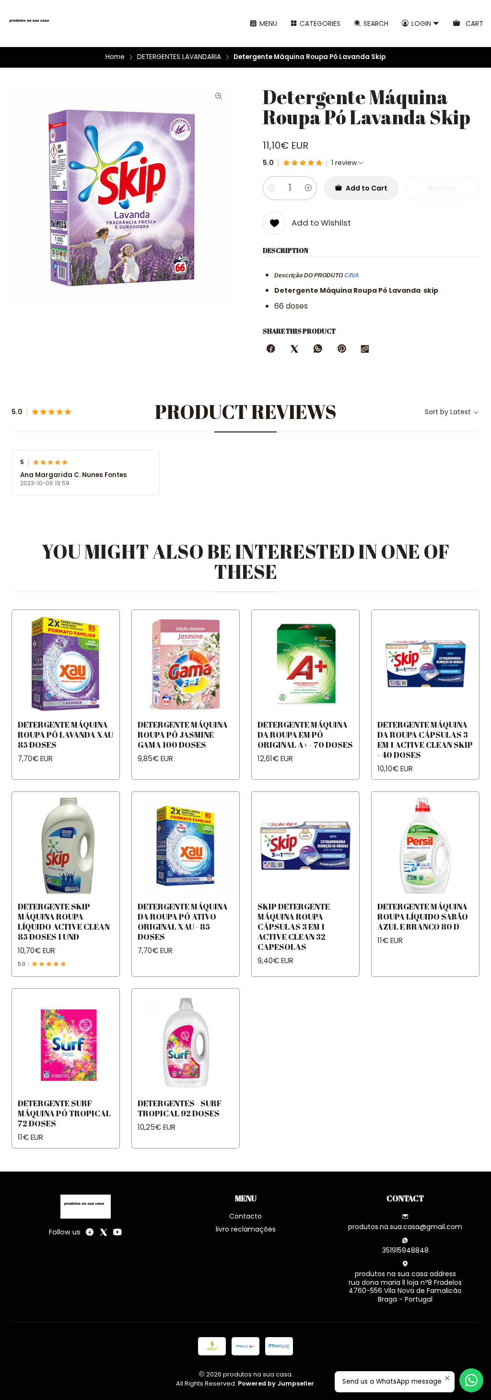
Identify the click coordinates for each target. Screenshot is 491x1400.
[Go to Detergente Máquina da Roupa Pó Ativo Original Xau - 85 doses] (186, 846)
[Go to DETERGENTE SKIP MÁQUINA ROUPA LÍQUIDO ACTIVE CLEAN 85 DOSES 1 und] (66, 846)
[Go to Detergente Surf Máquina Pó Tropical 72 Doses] (66, 1042)
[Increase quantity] (308, 188)
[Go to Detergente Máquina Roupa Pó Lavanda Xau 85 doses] (66, 664)
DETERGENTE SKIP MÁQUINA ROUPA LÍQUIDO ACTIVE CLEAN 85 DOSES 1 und (64, 921)
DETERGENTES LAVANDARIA (179, 57)
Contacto (245, 1216)
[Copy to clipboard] (365, 349)
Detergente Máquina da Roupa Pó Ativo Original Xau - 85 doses (183, 921)
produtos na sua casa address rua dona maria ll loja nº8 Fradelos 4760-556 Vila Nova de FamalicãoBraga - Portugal (405, 1286)
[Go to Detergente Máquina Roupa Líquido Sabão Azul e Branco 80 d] (425, 846)
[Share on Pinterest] (341, 349)
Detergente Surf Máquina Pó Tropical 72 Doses (64, 1113)
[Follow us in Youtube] (117, 1232)
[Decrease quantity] (271, 188)
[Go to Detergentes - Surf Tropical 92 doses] (186, 1042)
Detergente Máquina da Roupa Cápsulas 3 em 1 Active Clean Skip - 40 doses (425, 739)
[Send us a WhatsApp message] (471, 1380)
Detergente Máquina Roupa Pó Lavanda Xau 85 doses (65, 734)
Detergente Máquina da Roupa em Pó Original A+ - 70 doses (305, 734)
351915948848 (405, 1250)
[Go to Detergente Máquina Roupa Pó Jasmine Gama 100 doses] (186, 664)
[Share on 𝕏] (294, 349)
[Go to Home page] (31, 24)
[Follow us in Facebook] (89, 1232)
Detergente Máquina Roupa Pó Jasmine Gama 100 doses (183, 734)
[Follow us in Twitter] (103, 1232)
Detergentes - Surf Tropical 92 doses (180, 1108)
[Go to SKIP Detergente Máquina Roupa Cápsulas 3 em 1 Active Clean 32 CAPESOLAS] (305, 846)
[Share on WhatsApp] (318, 349)
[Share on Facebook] (271, 349)
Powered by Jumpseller (276, 1383)
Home (115, 57)
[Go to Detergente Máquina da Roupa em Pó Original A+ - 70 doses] (305, 664)
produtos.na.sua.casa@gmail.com (405, 1227)
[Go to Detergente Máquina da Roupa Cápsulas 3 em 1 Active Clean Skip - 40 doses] (425, 664)
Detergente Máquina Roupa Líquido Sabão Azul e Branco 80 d (422, 916)
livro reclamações (246, 1229)
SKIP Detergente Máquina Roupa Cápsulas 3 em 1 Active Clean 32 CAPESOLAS (293, 926)
